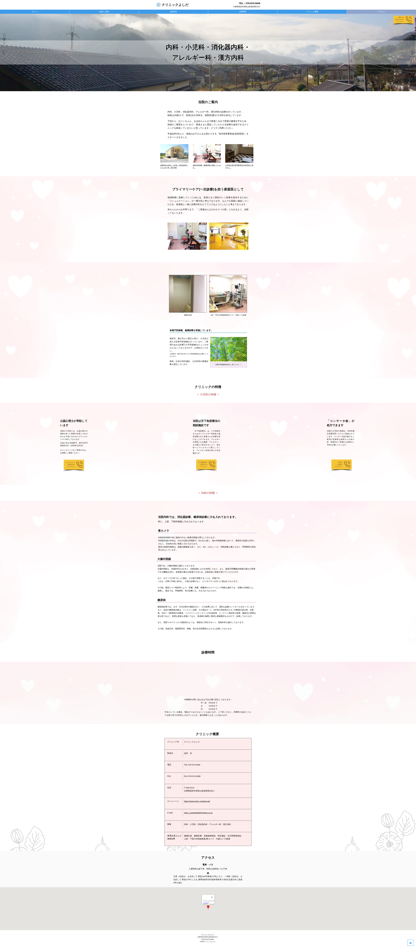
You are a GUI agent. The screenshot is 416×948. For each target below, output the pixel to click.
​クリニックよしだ (207, 935)
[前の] (4, 52)
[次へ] (412, 52)
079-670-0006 (253, 3)
